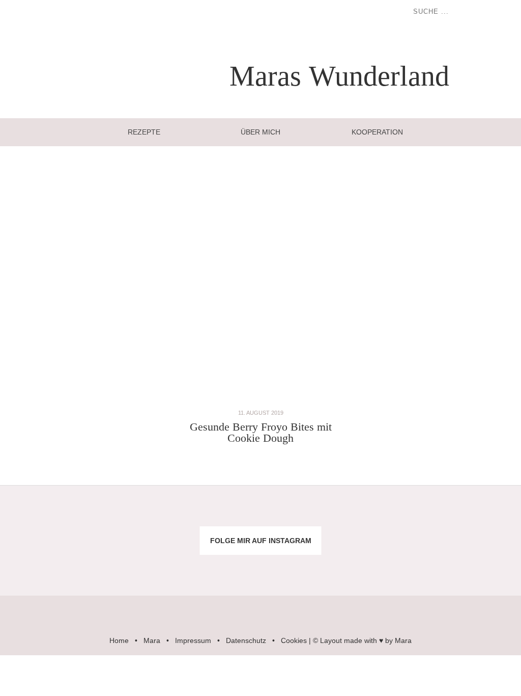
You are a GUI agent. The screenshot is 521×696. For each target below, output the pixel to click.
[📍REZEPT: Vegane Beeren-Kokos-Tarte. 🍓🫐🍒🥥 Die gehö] (304, 516)
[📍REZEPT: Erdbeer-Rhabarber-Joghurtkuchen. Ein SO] (304, 565)
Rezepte (144, 132)
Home (119, 640)
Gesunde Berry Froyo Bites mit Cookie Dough (261, 432)
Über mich (260, 132)
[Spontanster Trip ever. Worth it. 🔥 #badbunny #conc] (43, 516)
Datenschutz (246, 640)
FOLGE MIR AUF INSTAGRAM (260, 541)
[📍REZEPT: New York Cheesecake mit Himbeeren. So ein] (216, 516)
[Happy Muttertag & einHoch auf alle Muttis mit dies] (477, 565)
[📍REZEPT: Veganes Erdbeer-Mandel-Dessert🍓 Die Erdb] (391, 565)
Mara (151, 640)
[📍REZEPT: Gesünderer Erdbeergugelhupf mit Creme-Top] (130, 565)
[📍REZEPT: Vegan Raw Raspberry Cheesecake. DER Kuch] (216, 565)
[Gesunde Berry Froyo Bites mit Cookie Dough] (260, 401)
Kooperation (377, 132)
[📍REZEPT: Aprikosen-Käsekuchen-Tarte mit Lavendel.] (130, 516)
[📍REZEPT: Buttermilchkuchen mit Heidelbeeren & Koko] (391, 516)
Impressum (193, 640)
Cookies (294, 640)
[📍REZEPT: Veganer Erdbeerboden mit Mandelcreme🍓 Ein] (43, 565)
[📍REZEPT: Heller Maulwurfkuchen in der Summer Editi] (477, 516)
